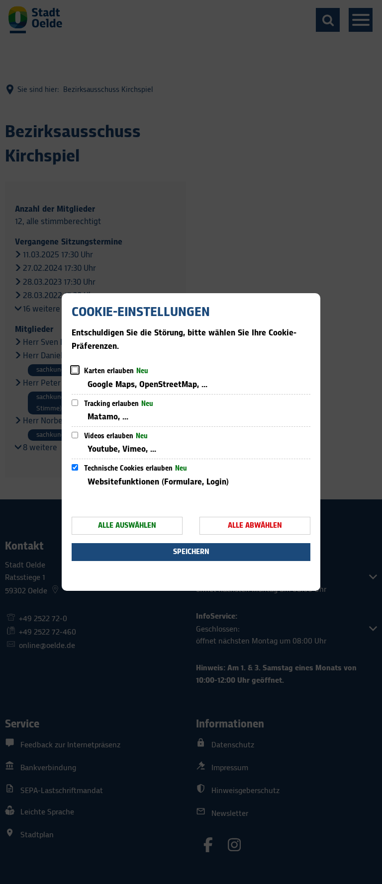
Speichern (191, 552)
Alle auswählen (127, 525)
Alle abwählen (255, 525)
